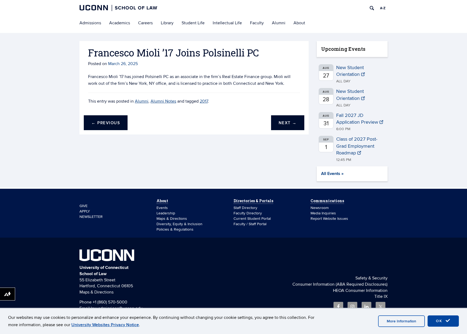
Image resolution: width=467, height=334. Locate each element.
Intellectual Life (227, 23)
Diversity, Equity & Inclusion (179, 224)
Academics (119, 23)
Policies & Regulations (175, 229)
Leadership (165, 213)
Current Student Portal (252, 218)
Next (288, 123)
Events (162, 207)
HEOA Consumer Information (360, 290)
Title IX (381, 296)
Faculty (257, 23)
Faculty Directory (248, 213)
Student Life (193, 23)
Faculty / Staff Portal (250, 224)
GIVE (83, 206)
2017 (204, 101)
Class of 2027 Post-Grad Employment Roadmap (356, 146)
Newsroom (320, 207)
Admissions (90, 23)
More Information (401, 321)
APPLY (84, 211)
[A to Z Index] (382, 8)
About (299, 23)
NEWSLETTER (91, 216)
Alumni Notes (163, 101)
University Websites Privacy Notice (105, 325)
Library (167, 23)
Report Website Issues (329, 218)
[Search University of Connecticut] (372, 8)
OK (440, 321)
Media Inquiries (323, 213)
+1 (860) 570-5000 (110, 302)
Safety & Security (371, 278)
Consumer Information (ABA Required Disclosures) (340, 284)
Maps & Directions (171, 218)
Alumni (278, 23)
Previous (105, 123)
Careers (145, 23)
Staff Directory (245, 207)
